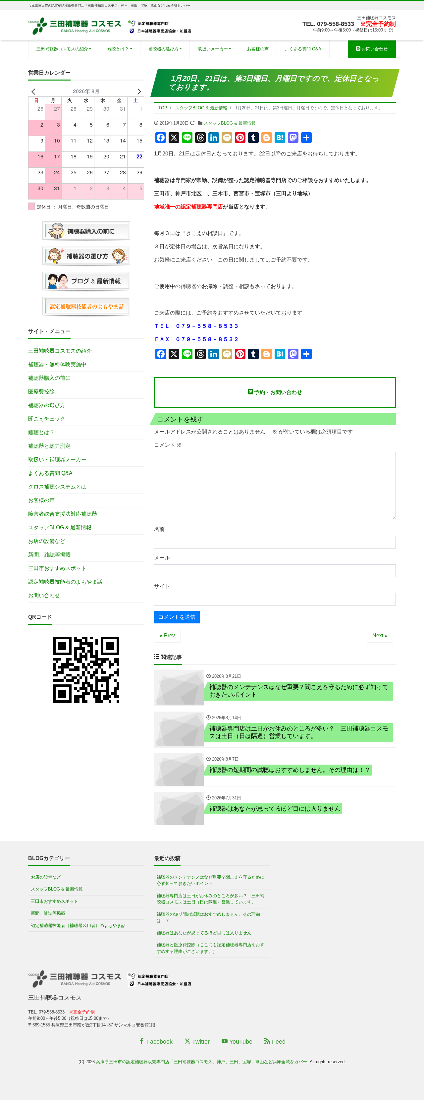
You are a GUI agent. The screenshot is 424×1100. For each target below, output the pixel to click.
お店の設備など (46, 541)
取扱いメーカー (213, 48)
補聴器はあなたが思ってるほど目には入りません (204, 932)
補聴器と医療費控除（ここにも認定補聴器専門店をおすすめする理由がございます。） (210, 948)
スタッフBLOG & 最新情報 (230, 123)
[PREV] (34, 91)
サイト (162, 586)
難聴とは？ (118, 48)
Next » (380, 635)
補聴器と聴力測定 (49, 446)
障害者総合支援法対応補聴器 (62, 514)
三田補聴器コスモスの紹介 (62, 48)
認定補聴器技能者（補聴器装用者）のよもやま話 (78, 925)
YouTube (240, 1041)
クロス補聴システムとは (57, 487)
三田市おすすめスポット (57, 568)
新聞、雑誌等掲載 (49, 554)
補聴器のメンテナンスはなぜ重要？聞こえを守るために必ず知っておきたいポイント (210, 880)
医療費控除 (41, 391)
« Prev (167, 635)
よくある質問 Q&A (303, 48)
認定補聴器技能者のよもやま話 (65, 582)
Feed (278, 1041)
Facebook (159, 1041)
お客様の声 (258, 48)
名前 (159, 529)
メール (162, 557)
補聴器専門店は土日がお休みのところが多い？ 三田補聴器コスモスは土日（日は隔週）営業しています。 (210, 899)
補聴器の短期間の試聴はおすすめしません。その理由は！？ (208, 917)
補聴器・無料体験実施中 (57, 364)
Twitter (200, 1041)
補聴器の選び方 (163, 48)
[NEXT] (138, 91)
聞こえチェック (46, 419)
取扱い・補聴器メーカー (57, 459)
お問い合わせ (374, 48)
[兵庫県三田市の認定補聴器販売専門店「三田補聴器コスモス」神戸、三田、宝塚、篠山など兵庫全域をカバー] (110, 24)
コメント (168, 445)
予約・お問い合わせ (277, 392)
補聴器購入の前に (49, 378)
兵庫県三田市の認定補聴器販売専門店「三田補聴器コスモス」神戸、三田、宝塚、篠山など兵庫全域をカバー (201, 1061)
